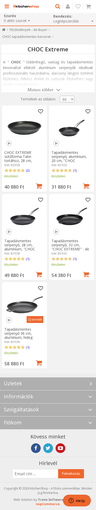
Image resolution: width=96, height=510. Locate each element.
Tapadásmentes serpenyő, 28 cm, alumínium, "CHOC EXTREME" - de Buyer (22, 247)
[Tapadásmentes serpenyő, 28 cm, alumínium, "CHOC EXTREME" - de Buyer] (24, 216)
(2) (27, 170)
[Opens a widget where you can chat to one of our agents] (77, 501)
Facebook (36, 448)
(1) (75, 170)
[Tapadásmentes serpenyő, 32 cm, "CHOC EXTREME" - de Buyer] (71, 216)
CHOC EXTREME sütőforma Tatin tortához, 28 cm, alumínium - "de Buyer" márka (23, 160)
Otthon (3, 31)
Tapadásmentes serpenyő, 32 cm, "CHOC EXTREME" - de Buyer (70, 247)
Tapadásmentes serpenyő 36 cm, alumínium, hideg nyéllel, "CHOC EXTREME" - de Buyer (22, 337)
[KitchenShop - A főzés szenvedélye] (26, 6)
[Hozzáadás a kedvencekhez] (41, 111)
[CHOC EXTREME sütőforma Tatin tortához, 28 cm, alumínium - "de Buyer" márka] (24, 128)
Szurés (10, 15)
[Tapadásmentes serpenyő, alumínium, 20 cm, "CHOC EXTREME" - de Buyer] (71, 128)
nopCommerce (48, 504)
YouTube (60, 448)
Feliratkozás (71, 474)
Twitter (48, 448)
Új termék (35, 319)
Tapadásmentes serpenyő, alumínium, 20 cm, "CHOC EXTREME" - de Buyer (69, 158)
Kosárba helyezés (39, 185)
